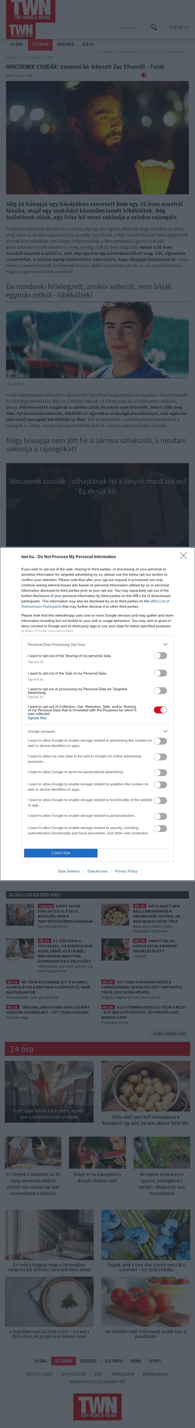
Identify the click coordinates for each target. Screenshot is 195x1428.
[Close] (185, 557)
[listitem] (97, 644)
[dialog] (97, 714)
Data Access (97, 871)
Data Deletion (69, 871)
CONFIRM (61, 853)
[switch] (160, 655)
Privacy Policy (126, 871)
